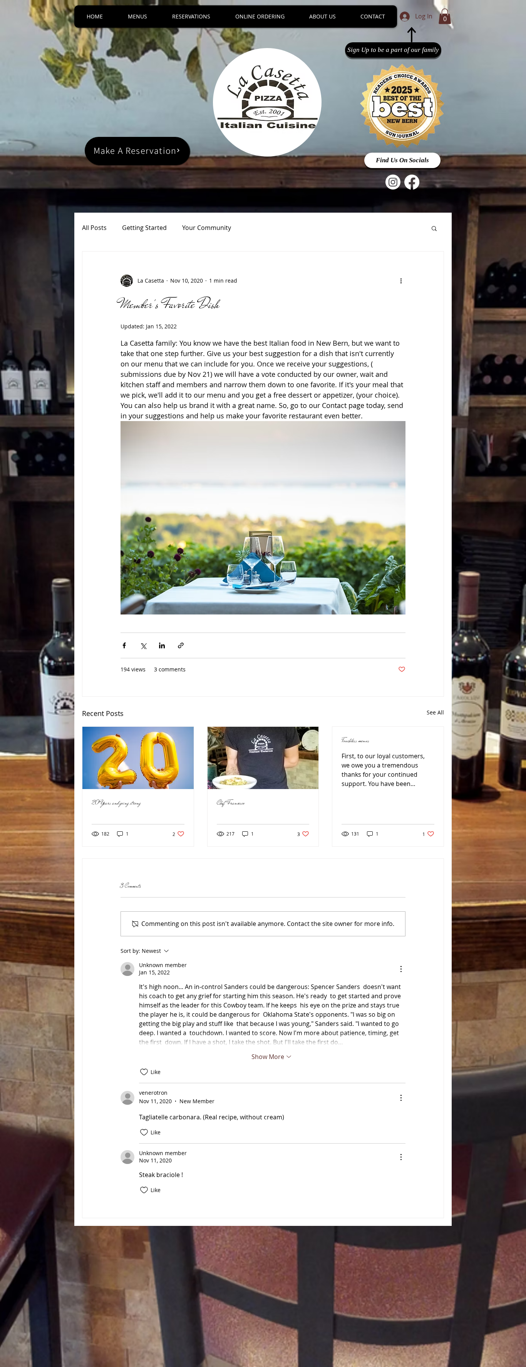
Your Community (206, 227)
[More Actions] (400, 969)
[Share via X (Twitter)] (143, 645)
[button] (444, 16)
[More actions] (400, 280)
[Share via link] (180, 645)
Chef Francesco (231, 803)
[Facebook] (411, 182)
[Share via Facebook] (124, 645)
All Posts (94, 227)
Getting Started (144, 227)
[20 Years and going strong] (138, 758)
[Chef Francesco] (263, 758)
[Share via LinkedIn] (162, 645)
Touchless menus (355, 740)
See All (435, 712)
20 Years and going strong (116, 803)
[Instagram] (392, 182)
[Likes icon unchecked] (144, 1072)
